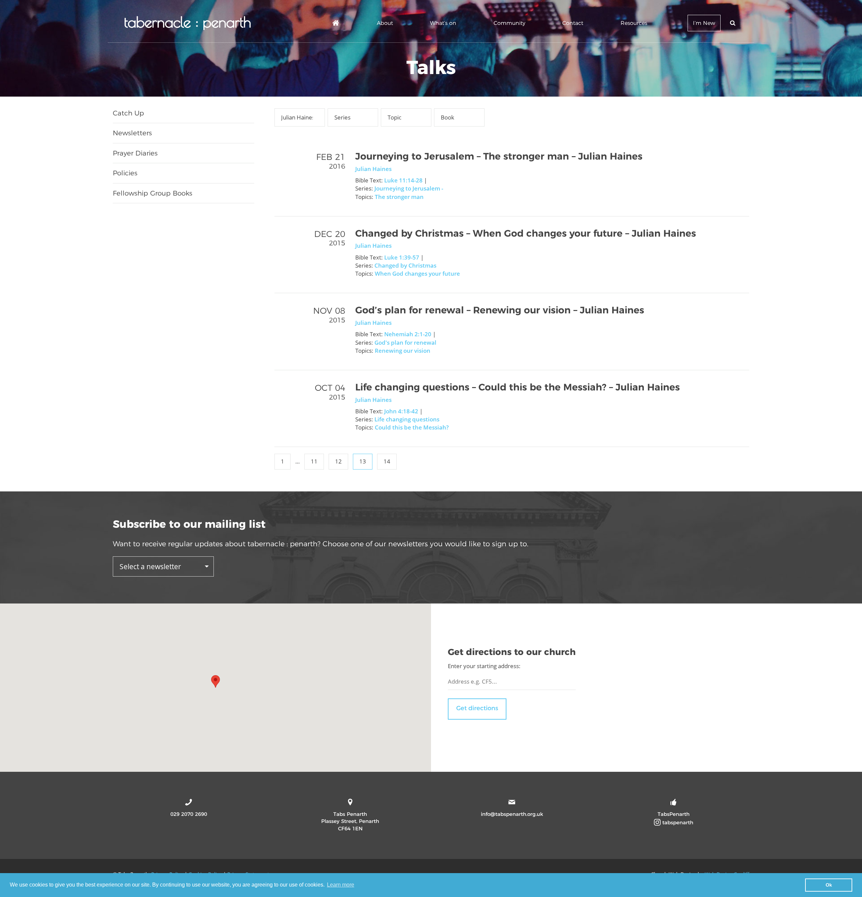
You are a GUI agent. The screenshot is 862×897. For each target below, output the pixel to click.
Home (336, 24)
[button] (215, 681)
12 (338, 461)
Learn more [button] (340, 885)
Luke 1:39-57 (401, 257)
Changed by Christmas (405, 265)
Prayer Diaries (135, 153)
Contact (572, 23)
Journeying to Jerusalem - (408, 188)
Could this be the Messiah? (412, 427)
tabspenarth (677, 822)
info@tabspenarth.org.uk (512, 814)
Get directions (477, 708)
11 (314, 461)
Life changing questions (406, 419)
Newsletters (132, 133)
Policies (125, 173)
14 (387, 461)
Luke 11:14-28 (403, 180)
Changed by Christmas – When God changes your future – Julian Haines (525, 233)
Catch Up (128, 113)
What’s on (443, 23)
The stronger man (399, 197)
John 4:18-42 (401, 411)
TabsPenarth (674, 814)
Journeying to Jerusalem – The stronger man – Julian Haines (498, 156)
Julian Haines (373, 169)
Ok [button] (829, 885)
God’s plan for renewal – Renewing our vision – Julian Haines (499, 310)
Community (509, 23)
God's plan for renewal (405, 342)
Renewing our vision (402, 350)
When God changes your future (417, 273)
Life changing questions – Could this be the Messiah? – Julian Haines (517, 387)
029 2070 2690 (188, 814)
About (385, 23)
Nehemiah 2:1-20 (407, 334)
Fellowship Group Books (152, 193)
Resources (634, 23)
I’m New (704, 23)
